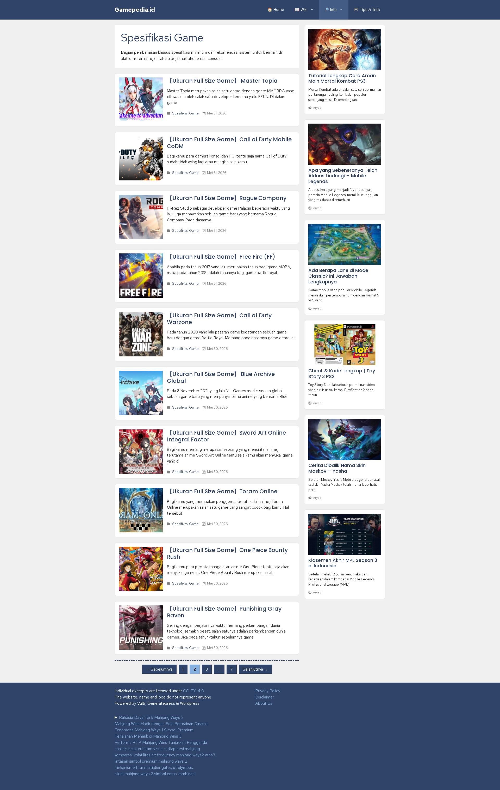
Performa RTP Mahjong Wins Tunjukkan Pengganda (161, 742)
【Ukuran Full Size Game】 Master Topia (222, 80)
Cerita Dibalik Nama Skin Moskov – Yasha (337, 468)
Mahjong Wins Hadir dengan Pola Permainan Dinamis (162, 723)
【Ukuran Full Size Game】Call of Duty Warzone (219, 319)
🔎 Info (330, 9)
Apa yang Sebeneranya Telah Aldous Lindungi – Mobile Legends (342, 176)
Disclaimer (264, 697)
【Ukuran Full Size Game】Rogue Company (226, 198)
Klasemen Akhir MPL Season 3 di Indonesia (342, 563)
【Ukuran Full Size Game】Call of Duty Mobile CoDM (229, 143)
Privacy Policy (267, 691)
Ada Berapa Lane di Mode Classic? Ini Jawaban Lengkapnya (338, 276)
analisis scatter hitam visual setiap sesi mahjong (157, 748)
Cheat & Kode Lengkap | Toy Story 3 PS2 (341, 373)
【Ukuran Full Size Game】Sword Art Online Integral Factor (226, 436)
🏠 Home (275, 9)
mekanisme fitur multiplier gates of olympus (154, 767)
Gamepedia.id (135, 10)
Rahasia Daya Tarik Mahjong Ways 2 (151, 717)
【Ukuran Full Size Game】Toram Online (222, 491)
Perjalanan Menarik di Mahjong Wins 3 (148, 736)
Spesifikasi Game (185, 113)
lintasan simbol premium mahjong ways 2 (151, 761)
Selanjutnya (255, 669)
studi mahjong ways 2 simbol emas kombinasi (155, 773)
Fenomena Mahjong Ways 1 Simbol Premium (154, 730)
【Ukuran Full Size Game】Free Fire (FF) (221, 256)
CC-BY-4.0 (193, 691)
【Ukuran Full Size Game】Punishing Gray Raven (224, 612)
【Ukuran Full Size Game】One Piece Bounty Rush (227, 553)
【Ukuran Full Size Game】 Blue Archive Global (221, 377)
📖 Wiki (301, 9)
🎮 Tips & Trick (367, 9)
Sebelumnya (159, 669)
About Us (263, 703)
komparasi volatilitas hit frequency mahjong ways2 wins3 (165, 755)
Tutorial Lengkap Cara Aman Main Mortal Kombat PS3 (342, 78)
